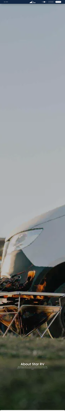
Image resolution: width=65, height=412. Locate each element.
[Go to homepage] (32, 2)
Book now (58, 1)
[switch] (44, 1)
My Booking (51, 1)
